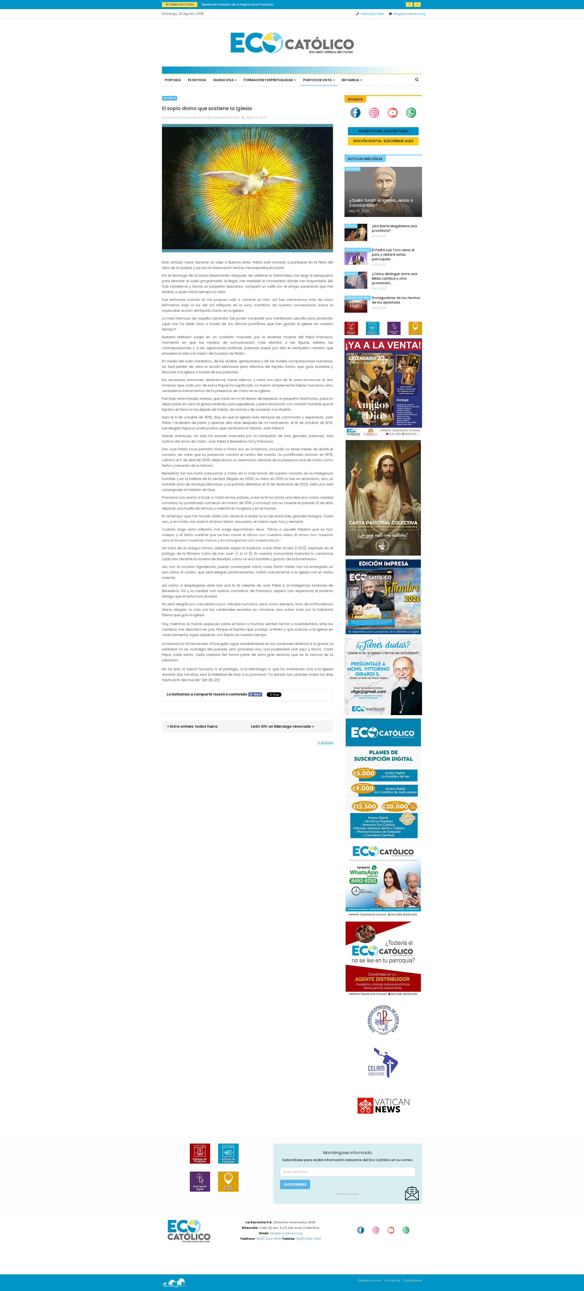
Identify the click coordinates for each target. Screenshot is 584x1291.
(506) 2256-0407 (308, 1239)
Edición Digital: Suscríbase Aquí (383, 141)
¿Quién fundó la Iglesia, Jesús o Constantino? (381, 202)
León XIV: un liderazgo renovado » (282, 726)
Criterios (169, 98)
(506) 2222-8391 (268, 1239)
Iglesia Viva (223, 80)
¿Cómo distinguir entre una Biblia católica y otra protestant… (394, 278)
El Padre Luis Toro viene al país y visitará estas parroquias (393, 254)
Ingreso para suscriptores (383, 131)
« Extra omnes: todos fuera (192, 726)
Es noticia (197, 80)
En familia (350, 80)
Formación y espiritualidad (268, 80)
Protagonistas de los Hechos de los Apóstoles (396, 300)
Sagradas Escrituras (358, 297)
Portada (173, 80)
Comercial (392, 1280)
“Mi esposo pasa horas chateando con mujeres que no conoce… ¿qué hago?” (260, 4)
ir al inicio (325, 742)
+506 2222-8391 (372, 14)
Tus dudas (352, 169)
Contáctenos (412, 1280)
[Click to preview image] (247, 188)
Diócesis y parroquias (358, 250)
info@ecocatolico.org (409, 14)
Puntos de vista (317, 80)
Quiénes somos (369, 1280)
